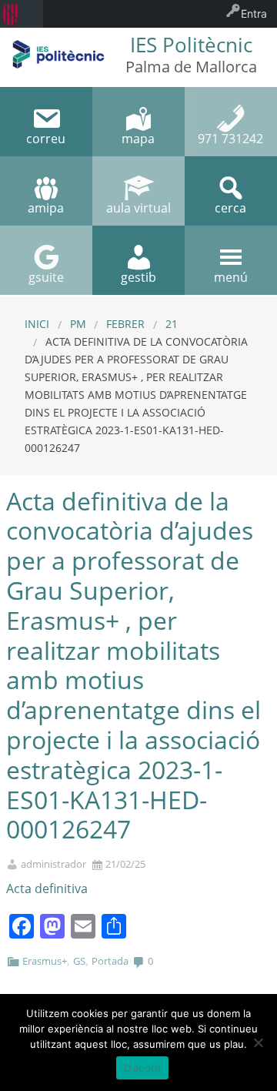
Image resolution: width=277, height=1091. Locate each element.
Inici (37, 323)
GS (79, 961)
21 (171, 323)
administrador (53, 864)
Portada (110, 961)
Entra (254, 13)
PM (78, 323)
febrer (125, 323)
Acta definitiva (47, 888)
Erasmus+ (44, 961)
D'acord (143, 1068)
